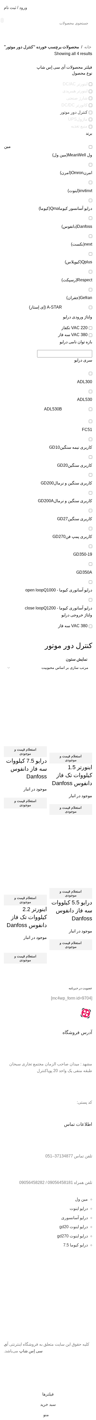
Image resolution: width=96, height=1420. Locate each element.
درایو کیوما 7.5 (75, 1245)
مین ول (81, 1199)
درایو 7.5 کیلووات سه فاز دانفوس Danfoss (26, 769)
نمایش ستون (76, 659)
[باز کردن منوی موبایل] (90, 8)
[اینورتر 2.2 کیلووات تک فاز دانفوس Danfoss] (25, 840)
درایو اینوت (79, 1208)
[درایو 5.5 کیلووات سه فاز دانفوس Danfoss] (70, 840)
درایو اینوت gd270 (72, 1236)
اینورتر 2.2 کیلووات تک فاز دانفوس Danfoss (27, 917)
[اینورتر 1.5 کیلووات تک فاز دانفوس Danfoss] (70, 698)
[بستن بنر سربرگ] (89, 1363)
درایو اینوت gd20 (73, 1227)
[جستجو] (2, 20)
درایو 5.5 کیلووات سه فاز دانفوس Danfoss (71, 910)
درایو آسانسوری (74, 1218)
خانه (87, 47)
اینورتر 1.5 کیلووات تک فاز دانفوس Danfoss (72, 775)
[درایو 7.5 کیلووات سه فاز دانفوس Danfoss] (25, 698)
